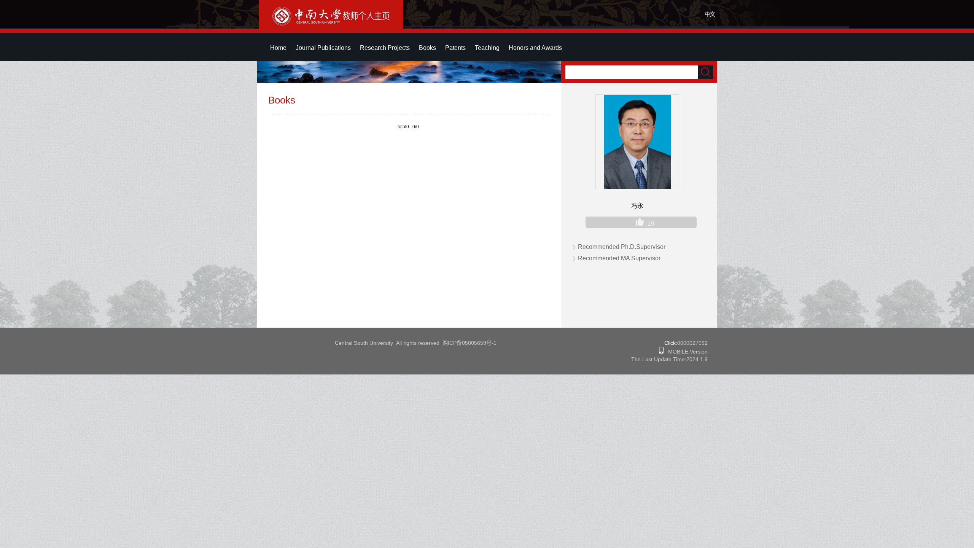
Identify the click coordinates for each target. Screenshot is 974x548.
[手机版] (661, 352)
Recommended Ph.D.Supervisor (621, 247)
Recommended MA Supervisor (619, 258)
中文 (710, 14)
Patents (455, 48)
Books (427, 48)
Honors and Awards (535, 48)
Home (278, 48)
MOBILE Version (686, 352)
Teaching (487, 48)
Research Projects (385, 48)
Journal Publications (323, 48)
